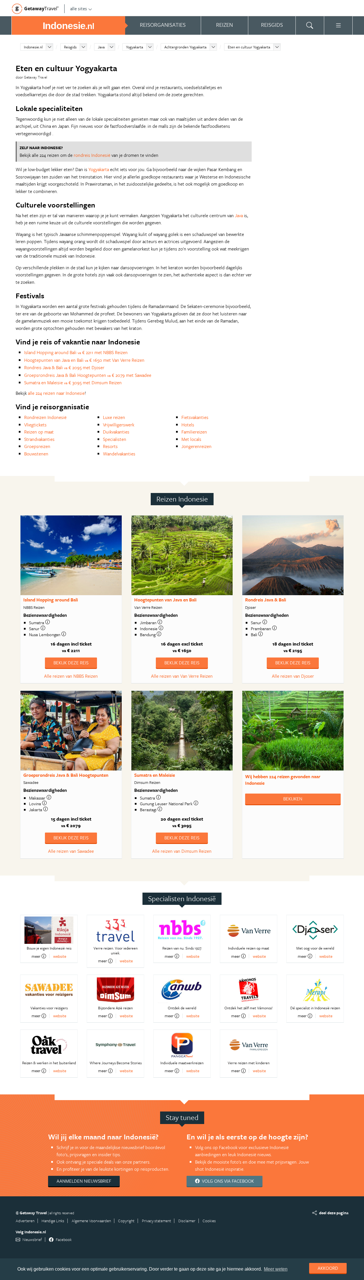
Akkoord (328, 1268)
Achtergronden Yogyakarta (185, 47)
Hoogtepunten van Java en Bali (165, 599)
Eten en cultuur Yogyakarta (249, 47)
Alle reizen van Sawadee (71, 851)
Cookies (209, 1221)
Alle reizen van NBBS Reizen (71, 676)
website (59, 956)
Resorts (110, 446)
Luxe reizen (114, 417)
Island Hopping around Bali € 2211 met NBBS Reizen (76, 352)
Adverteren (25, 1221)
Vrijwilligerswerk (118, 424)
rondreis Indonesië (92, 155)
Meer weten (276, 1269)
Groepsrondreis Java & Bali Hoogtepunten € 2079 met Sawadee (87, 375)
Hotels (187, 424)
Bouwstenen (36, 453)
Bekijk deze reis (70, 662)
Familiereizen (194, 431)
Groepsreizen (37, 446)
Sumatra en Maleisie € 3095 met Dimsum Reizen (73, 382)
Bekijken (292, 798)
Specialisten (114, 439)
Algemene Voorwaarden (91, 1221)
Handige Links (53, 1221)
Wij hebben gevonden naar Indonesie (282, 779)
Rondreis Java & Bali (265, 599)
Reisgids (70, 47)
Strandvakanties (39, 439)
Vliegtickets (35, 424)
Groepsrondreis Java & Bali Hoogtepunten (65, 775)
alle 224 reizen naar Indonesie (56, 393)
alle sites (78, 8)
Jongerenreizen (196, 446)
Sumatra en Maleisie (154, 775)
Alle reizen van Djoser (293, 676)
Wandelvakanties (119, 453)
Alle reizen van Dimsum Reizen (182, 851)
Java (101, 47)
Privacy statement (156, 1221)
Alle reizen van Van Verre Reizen (182, 676)
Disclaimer (186, 1221)
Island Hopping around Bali (50, 599)
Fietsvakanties (194, 417)
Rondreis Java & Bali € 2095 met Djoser (64, 367)
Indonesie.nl (33, 47)
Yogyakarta (134, 47)
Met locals (191, 439)
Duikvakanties (116, 431)
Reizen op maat (39, 431)
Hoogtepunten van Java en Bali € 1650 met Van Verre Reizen (84, 360)
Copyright (126, 1221)
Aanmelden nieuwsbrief (84, 1181)
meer (36, 956)
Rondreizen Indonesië (45, 417)
